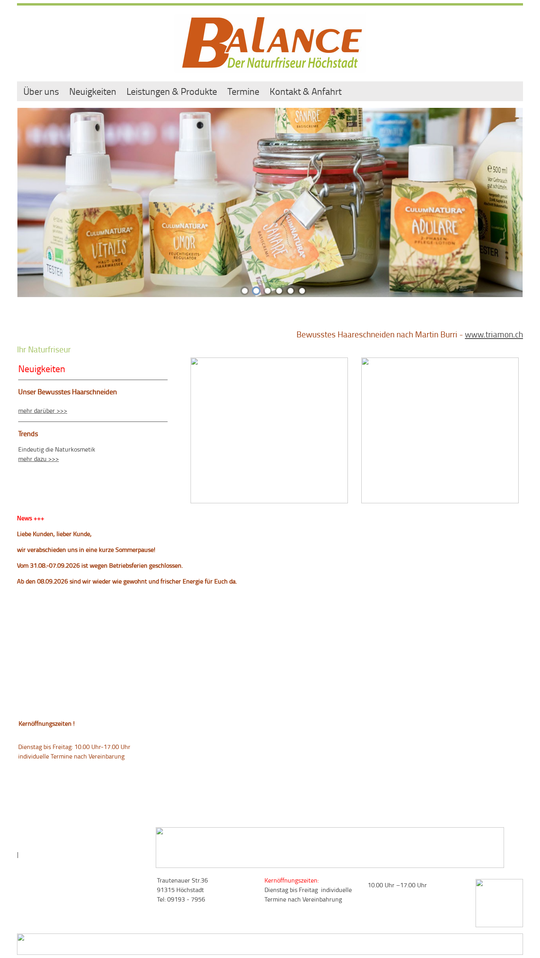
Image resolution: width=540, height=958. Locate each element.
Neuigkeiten (92, 91)
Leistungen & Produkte (172, 91)
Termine (243, 91)
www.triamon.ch (494, 334)
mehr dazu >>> (38, 458)
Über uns (41, 91)
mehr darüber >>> (42, 410)
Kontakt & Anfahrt (306, 91)
